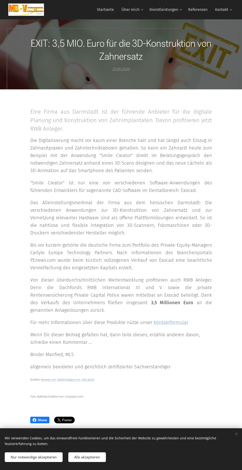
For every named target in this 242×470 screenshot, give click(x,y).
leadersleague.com (68, 379)
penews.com (48, 379)
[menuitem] (107, 10)
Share (42, 420)
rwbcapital (88, 379)
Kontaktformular (171, 322)
